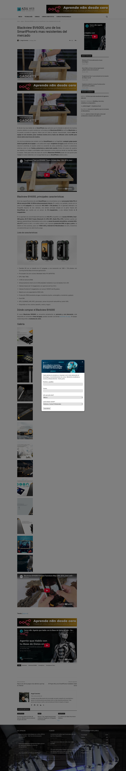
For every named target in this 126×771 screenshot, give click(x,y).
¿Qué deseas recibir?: (49, 401)
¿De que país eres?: (48, 395)
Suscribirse (47, 408)
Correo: (45, 388)
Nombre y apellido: (48, 382)
